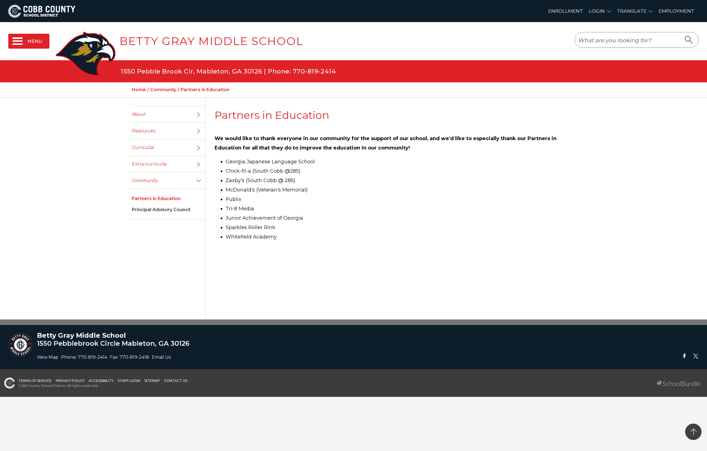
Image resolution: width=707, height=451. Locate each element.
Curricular (143, 147)
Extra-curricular (149, 164)
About (139, 114)
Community (145, 180)
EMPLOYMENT (676, 11)
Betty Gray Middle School (211, 41)
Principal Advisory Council (161, 209)
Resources (143, 130)
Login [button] (597, 11)
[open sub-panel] (198, 114)
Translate (632, 11)
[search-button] (689, 39)
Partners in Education (156, 198)
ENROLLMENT (565, 11)
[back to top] (693, 432)
